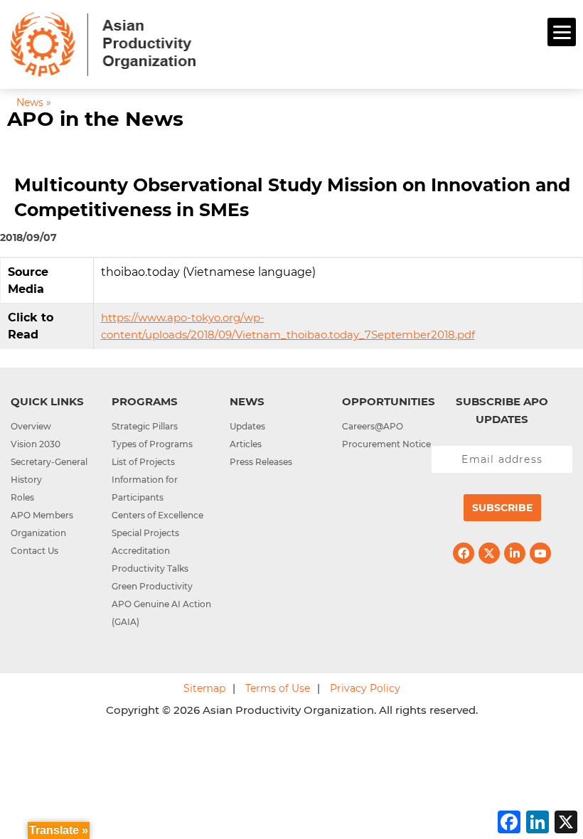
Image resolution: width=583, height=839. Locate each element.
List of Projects (143, 461)
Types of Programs (152, 444)
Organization (38, 533)
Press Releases (261, 461)
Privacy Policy (365, 688)
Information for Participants (145, 488)
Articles (246, 444)
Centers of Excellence (157, 515)
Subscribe (502, 507)
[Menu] (561, 32)
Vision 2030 (35, 444)
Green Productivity (152, 586)
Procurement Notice (386, 444)
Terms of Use (277, 688)
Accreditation (141, 550)
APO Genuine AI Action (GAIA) (161, 613)
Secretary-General (49, 461)
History (26, 479)
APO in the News (95, 119)
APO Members (42, 515)
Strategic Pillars (145, 426)
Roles (22, 497)
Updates (247, 426)
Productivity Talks (150, 568)
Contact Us (34, 550)
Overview (31, 426)
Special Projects (145, 533)
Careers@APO (372, 426)
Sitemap (204, 688)
